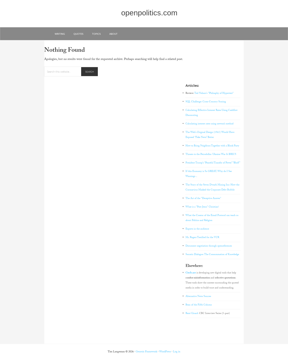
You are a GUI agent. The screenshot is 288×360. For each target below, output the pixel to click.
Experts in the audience (197, 229)
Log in (176, 352)
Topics (96, 34)
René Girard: (192, 313)
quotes (78, 34)
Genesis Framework (146, 352)
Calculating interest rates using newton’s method (210, 124)
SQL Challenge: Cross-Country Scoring (206, 102)
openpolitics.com (149, 13)
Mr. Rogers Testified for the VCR (202, 237)
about (113, 34)
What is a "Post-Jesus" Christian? (202, 207)
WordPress (165, 352)
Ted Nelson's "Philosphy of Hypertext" (214, 93)
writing (60, 34)
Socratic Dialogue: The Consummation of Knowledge (212, 255)
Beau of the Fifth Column (199, 305)
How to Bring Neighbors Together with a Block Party (212, 146)
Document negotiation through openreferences (209, 246)
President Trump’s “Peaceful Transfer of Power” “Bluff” (213, 163)
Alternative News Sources (198, 296)
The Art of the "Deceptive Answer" (203, 198)
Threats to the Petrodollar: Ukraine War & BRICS (211, 154)
